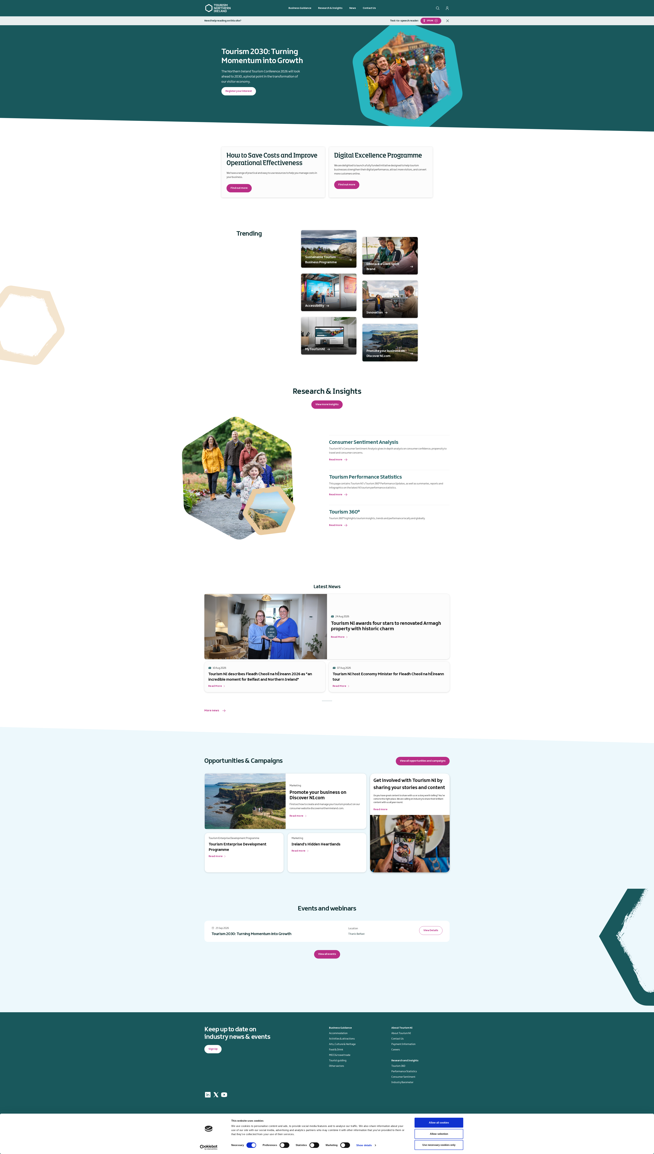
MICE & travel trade (339, 1055)
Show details (364, 1145)
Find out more (239, 188)
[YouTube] (224, 1094)
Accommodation (338, 1033)
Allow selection (439, 1133)
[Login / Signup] (447, 8)
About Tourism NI (401, 1033)
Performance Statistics (404, 1071)
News (352, 8)
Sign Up (212, 1049)
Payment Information (403, 1044)
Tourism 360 (398, 1066)
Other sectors (336, 1066)
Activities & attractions (342, 1038)
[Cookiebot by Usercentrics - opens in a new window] (209, 1147)
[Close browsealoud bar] (448, 21)
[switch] (284, 1145)
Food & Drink (336, 1049)
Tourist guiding (337, 1060)
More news (211, 710)
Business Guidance (300, 8)
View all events (327, 954)
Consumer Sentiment (403, 1077)
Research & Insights (330, 8)
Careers (395, 1049)
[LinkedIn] (207, 1094)
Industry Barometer (402, 1082)
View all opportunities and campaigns (423, 761)
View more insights (327, 404)
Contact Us (369, 8)
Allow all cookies (439, 1122)
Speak (430, 20)
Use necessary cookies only (438, 1144)
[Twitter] (216, 1094)
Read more (335, 459)
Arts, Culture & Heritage (342, 1044)
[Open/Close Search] (438, 8)
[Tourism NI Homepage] (218, 8)
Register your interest (238, 91)
